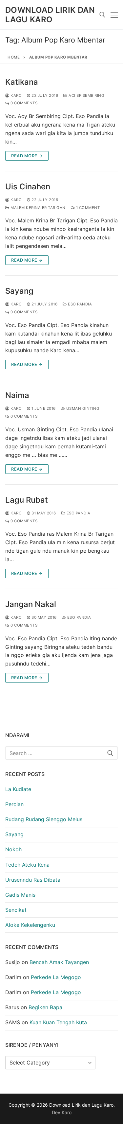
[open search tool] (102, 15)
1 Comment (87, 207)
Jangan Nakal (30, 604)
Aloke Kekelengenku (30, 925)
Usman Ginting (82, 408)
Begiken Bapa (45, 1007)
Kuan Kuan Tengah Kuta (58, 1022)
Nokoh (13, 849)
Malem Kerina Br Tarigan (38, 207)
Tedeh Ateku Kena (27, 864)
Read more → (27, 155)
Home (14, 57)
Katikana (21, 82)
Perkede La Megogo (56, 977)
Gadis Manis (20, 894)
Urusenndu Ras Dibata (32, 879)
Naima (17, 395)
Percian (14, 804)
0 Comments (23, 103)
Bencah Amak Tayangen (59, 962)
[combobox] (61, 753)
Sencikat (16, 910)
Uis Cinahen (27, 186)
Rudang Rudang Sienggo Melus (43, 819)
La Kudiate (18, 789)
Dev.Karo (62, 1112)
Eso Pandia (79, 304)
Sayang (19, 291)
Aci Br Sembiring (86, 95)
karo (16, 95)
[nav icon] (114, 15)
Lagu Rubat (26, 500)
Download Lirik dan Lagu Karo (50, 14)
